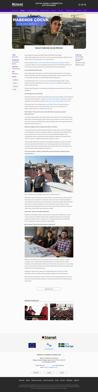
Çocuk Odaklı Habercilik (52, 104)
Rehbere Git (15, 73)
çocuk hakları (79, 56)
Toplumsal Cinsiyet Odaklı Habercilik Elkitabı (57, 101)
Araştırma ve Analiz (36, 380)
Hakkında (79, 10)
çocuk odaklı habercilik (79, 59)
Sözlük (53, 10)
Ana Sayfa (15, 10)
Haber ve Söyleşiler (48, 380)
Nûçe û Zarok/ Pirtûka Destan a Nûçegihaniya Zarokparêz (49, 62)
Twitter (15, 83)
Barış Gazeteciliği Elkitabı (52, 99)
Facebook (15, 80)
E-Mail (62, 372)
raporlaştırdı (52, 83)
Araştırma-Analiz (32, 10)
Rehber (22, 10)
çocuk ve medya (80, 62)
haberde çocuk (80, 65)
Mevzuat (60, 10)
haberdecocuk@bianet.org (50, 367)
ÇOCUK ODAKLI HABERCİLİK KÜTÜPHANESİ (49, 4)
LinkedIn (15, 86)
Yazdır (14, 89)
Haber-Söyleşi (44, 10)
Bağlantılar (70, 10)
